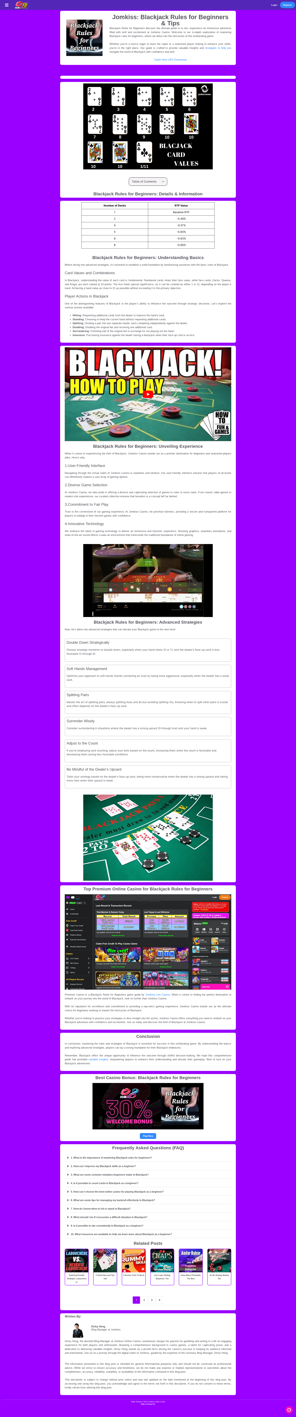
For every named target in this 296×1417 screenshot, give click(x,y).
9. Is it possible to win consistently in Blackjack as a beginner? (107, 1225)
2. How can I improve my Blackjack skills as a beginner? (103, 1166)
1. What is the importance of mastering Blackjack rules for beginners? (111, 1157)
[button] (7, 5)
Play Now (148, 1136)
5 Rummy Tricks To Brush (133, 1275)
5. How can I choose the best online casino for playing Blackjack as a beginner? (117, 1191)
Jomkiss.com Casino (157, 994)
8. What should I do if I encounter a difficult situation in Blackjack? (109, 1217)
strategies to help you (218, 48)
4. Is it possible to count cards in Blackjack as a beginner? (104, 1183)
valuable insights (98, 1059)
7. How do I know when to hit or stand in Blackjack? (101, 1208)
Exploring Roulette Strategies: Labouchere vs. (76, 1278)
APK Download (177, 59)
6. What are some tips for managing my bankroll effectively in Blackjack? (113, 1200)
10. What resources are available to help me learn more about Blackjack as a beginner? (121, 1234)
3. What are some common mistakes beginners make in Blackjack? (110, 1174)
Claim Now (160, 59)
